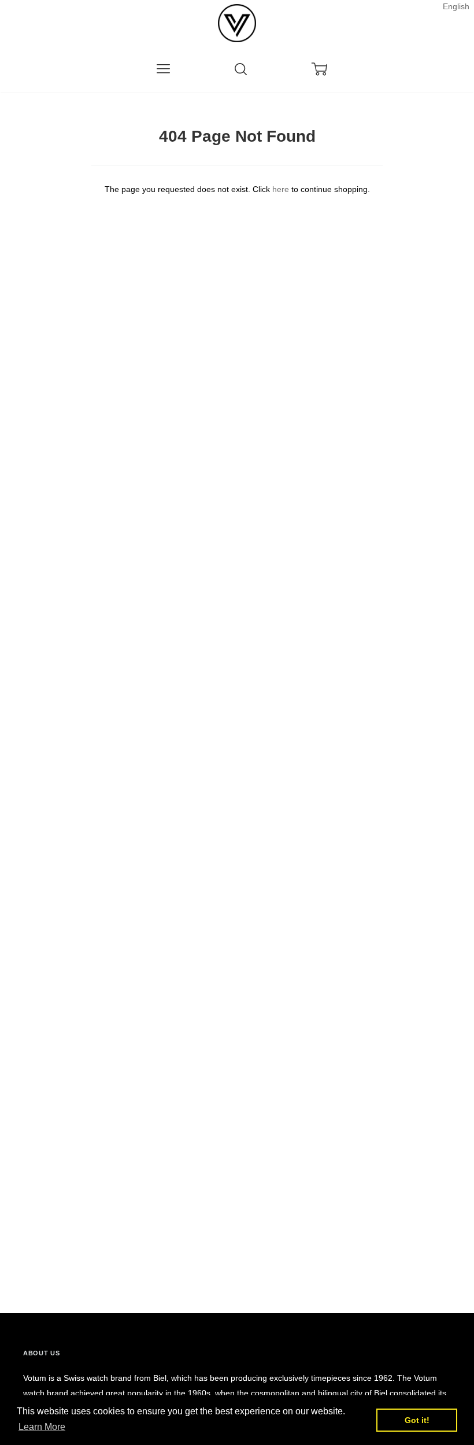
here (280, 189)
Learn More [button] (41, 1427)
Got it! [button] (417, 1420)
